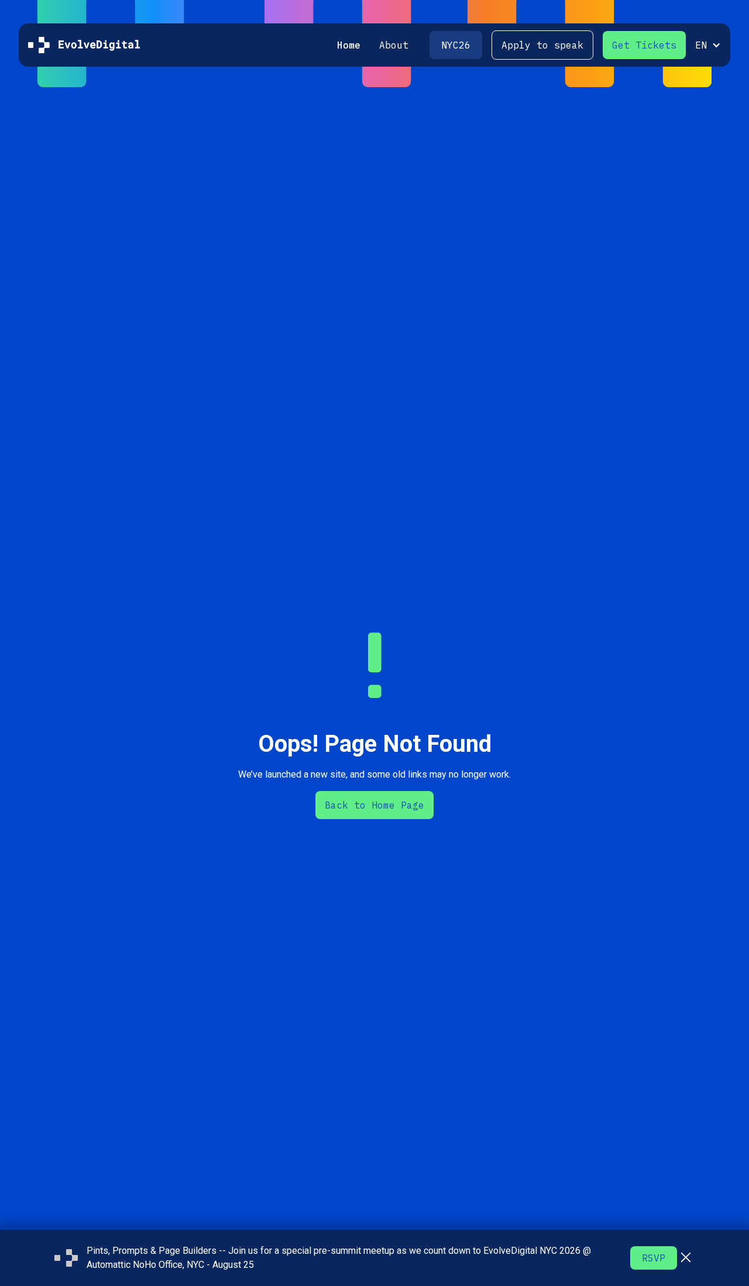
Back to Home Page (374, 805)
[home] (84, 45)
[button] (703, 45)
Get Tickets (644, 45)
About (393, 45)
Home (348, 45)
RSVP (653, 1258)
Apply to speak (542, 45)
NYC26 (455, 45)
